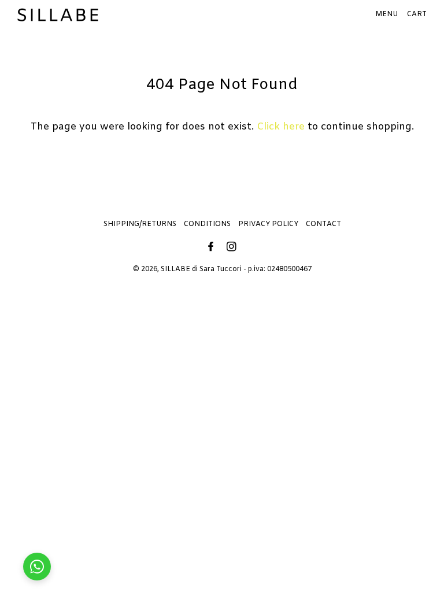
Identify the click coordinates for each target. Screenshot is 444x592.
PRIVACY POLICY (268, 224)
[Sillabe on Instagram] (233, 247)
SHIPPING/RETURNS (139, 224)
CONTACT (323, 224)
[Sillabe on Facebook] (212, 247)
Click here (281, 127)
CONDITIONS (207, 224)
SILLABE (175, 269)
